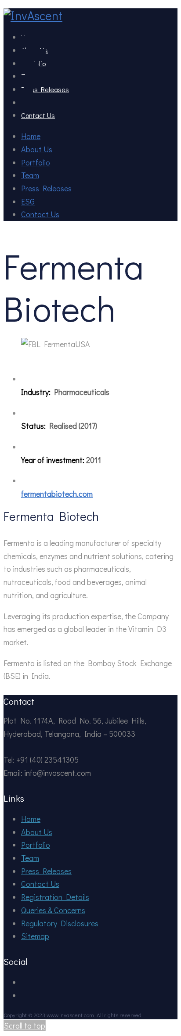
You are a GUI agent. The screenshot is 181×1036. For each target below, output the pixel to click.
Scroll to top (24, 1025)
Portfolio (35, 162)
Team (30, 175)
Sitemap (35, 936)
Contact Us (38, 115)
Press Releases (45, 89)
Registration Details (55, 897)
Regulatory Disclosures (59, 923)
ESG (28, 201)
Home (30, 136)
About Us (36, 149)
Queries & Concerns (53, 910)
